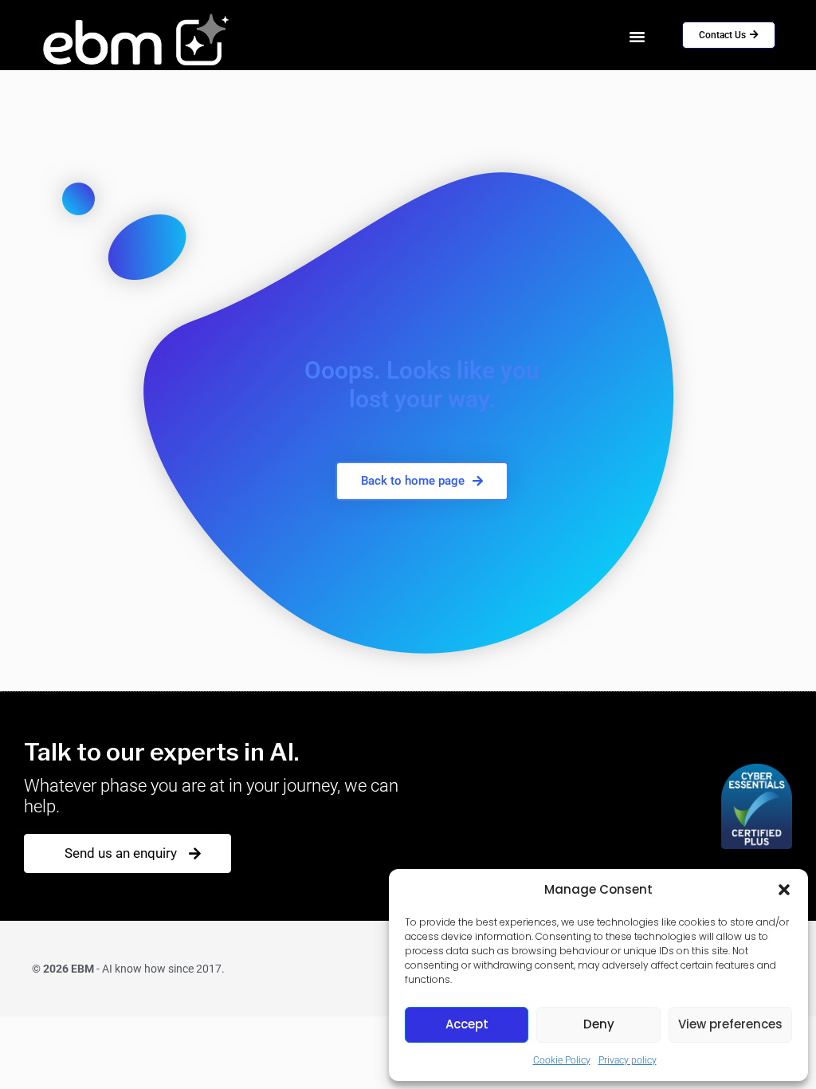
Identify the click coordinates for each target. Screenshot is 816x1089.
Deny (598, 1024)
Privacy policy (627, 1060)
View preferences (730, 1024)
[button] (784, 890)
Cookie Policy (561, 1060)
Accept (466, 1024)
